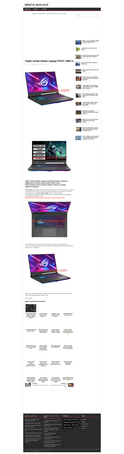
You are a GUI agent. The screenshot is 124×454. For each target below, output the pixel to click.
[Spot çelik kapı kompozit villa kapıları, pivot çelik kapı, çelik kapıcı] (78, 96)
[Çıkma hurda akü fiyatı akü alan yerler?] (78, 72)
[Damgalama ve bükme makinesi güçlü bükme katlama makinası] (78, 113)
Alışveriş (83, 428)
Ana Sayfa (84, 419)
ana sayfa (27, 9)
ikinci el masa (75, 425)
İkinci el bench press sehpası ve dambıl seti (89, 63)
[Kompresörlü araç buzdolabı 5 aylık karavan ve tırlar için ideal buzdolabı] (78, 80)
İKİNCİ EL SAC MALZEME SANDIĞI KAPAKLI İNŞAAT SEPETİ (90, 41)
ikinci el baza (67, 425)
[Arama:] (87, 15)
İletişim (83, 421)
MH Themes (35, 450)
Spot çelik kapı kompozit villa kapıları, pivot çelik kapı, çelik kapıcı (90, 95)
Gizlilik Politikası (85, 424)
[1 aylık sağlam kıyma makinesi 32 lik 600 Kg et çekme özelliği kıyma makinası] (78, 88)
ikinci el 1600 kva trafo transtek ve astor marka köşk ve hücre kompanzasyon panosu (90, 137)
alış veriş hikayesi (41, 13)
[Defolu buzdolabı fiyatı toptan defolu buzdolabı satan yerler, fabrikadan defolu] (78, 130)
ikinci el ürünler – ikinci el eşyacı (52, 416)
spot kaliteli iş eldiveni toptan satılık (89, 48)
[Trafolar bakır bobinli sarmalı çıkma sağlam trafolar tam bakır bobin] (78, 105)
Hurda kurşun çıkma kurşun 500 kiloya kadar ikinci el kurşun (90, 56)
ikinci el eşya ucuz (31, 416)
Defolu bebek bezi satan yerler (71, 419)
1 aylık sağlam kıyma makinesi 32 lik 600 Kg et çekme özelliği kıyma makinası (90, 87)
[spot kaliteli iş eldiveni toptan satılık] (78, 51)
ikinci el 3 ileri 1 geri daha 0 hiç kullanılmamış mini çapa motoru (90, 121)
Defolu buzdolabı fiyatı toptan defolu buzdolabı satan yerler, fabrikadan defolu (90, 129)
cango (35, 64)
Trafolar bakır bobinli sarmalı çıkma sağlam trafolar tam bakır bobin (90, 104)
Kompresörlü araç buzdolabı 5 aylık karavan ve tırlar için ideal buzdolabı (90, 78)
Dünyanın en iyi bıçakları (70, 422)
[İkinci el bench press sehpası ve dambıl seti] (78, 65)
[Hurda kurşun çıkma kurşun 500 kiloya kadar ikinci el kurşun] (78, 58)
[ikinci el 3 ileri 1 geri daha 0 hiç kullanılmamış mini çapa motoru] (78, 122)
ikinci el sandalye (68, 427)
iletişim (44, 9)
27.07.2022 (29, 64)
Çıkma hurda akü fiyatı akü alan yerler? (90, 70)
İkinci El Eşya (84, 426)
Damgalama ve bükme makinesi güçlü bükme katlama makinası (90, 112)
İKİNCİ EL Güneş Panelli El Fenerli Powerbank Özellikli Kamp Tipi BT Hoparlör (51, 430)
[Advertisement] (49, 37)
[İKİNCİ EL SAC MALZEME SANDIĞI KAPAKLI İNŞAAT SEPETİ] (78, 43)
